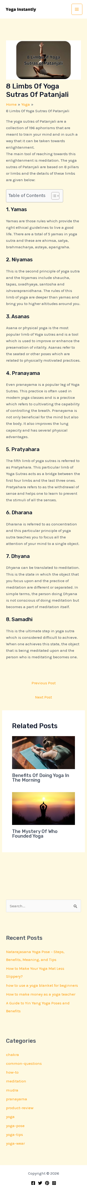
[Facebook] (33, 1183)
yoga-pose (15, 1125)
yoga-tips (14, 1134)
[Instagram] (54, 1183)
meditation (16, 1081)
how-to (12, 1072)
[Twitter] (40, 1183)
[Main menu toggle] (77, 9)
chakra (12, 1054)
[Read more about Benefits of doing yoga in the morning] (43, 752)
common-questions (24, 1063)
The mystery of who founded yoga (35, 834)
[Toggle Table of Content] (53, 196)
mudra (12, 1090)
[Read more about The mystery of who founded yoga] (43, 808)
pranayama (16, 1099)
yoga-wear (15, 1143)
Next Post (43, 697)
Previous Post (44, 683)
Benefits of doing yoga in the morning (40, 778)
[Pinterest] (47, 1183)
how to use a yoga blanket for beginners (42, 985)
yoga (10, 1116)
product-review (19, 1107)
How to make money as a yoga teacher (40, 994)
